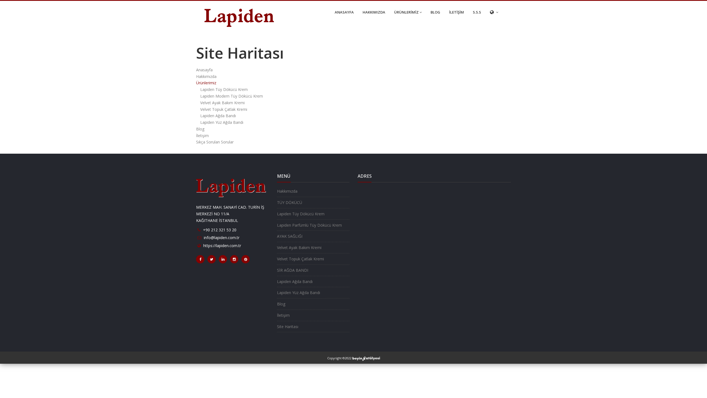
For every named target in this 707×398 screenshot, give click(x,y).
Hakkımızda (206, 76)
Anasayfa (204, 69)
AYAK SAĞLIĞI (289, 236)
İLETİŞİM (456, 12)
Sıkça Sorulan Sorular (215, 142)
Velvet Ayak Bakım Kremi (222, 102)
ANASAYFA (344, 12)
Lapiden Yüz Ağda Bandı (221, 122)
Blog (200, 129)
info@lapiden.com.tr (221, 237)
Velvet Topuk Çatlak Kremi (223, 109)
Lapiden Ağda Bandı (218, 115)
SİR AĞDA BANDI (292, 270)
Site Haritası (287, 326)
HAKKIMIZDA (374, 12)
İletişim (202, 135)
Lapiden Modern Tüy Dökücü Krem (231, 96)
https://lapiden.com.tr (222, 245)
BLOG (435, 12)
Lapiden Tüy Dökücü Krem (224, 89)
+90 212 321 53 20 (219, 229)
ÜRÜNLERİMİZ (406, 12)
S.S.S (477, 12)
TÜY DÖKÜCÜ (289, 202)
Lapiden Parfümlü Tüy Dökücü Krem (309, 225)
